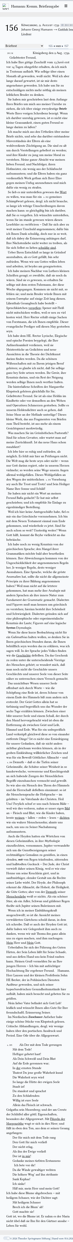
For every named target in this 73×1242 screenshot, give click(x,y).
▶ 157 (65, 46)
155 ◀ (52, 46)
